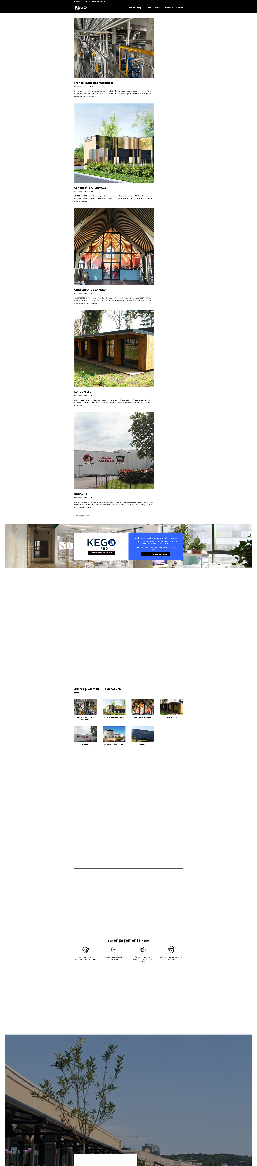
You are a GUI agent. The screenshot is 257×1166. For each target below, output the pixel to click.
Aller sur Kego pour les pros (155, 554)
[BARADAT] (85, 734)
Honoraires (168, 8)
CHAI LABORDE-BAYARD (90, 290)
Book (150, 8)
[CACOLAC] (143, 734)
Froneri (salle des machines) (93, 83)
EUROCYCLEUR (83, 392)
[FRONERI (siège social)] (114, 734)
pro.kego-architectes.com (101, 553)
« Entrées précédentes (82, 516)
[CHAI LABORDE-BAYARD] (143, 707)
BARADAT (80, 494)
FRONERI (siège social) (114, 744)
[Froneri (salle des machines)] (85, 707)
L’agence (131, 8)
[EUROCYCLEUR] (171, 707)
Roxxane (80, 86)
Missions (158, 8)
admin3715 (81, 191)
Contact (179, 8)
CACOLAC (143, 744)
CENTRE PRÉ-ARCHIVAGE (90, 187)
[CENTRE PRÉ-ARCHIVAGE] (114, 707)
